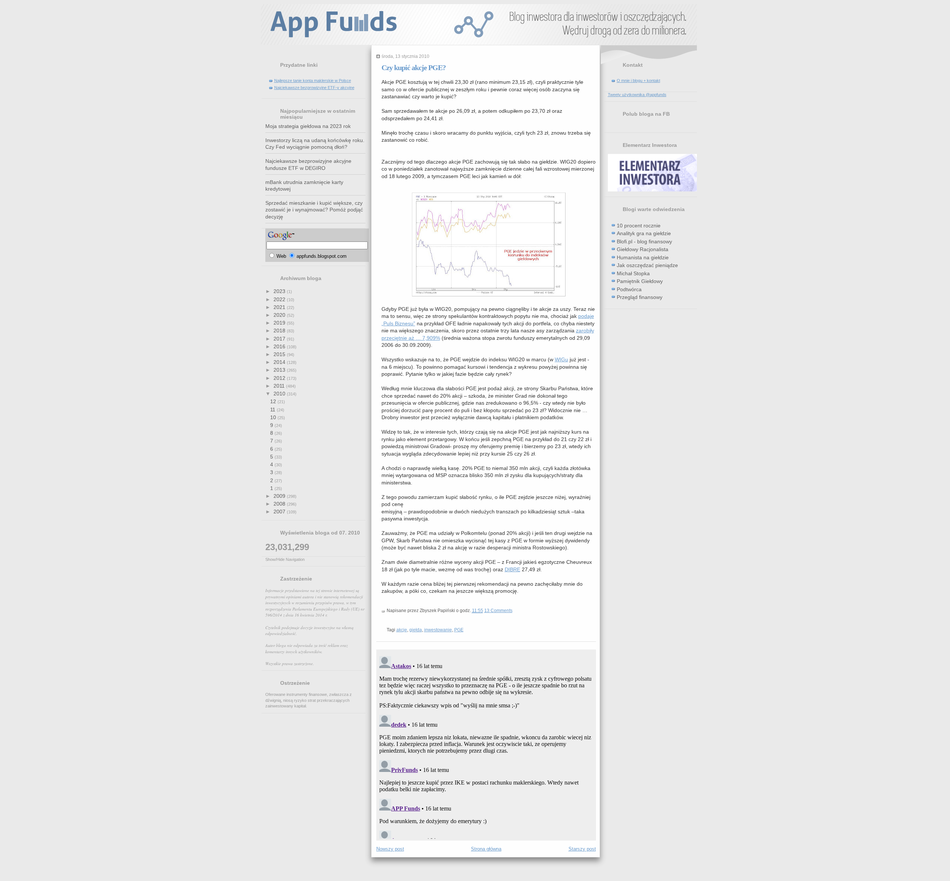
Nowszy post (390, 849)
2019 (280, 323)
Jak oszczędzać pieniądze (647, 265)
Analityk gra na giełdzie (644, 233)
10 (274, 417)
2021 (280, 307)
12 (274, 401)
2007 (280, 512)
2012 (280, 378)
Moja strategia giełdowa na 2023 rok (308, 126)
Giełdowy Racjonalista (642, 249)
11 (273, 409)
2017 (280, 339)
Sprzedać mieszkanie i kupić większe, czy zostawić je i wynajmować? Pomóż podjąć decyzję (314, 210)
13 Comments (498, 610)
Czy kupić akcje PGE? (413, 67)
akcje (401, 629)
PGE (458, 629)
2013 (280, 370)
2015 (280, 354)
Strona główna (486, 849)
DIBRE (512, 569)
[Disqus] (486, 746)
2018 (280, 330)
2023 (280, 291)
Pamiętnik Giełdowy (640, 281)
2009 (280, 496)
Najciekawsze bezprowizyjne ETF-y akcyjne (314, 87)
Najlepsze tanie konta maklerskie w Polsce (312, 80)
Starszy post (582, 849)
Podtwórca (629, 289)
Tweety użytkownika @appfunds (637, 94)
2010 (280, 394)
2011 (279, 386)
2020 (280, 315)
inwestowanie (438, 629)
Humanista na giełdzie (643, 257)
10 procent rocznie (639, 226)
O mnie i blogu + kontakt (638, 80)
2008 (280, 504)
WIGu (561, 359)
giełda (415, 629)
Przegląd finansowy (639, 297)
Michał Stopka (633, 273)
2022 (280, 299)
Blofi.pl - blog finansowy (644, 241)
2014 (280, 362)
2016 (280, 346)
